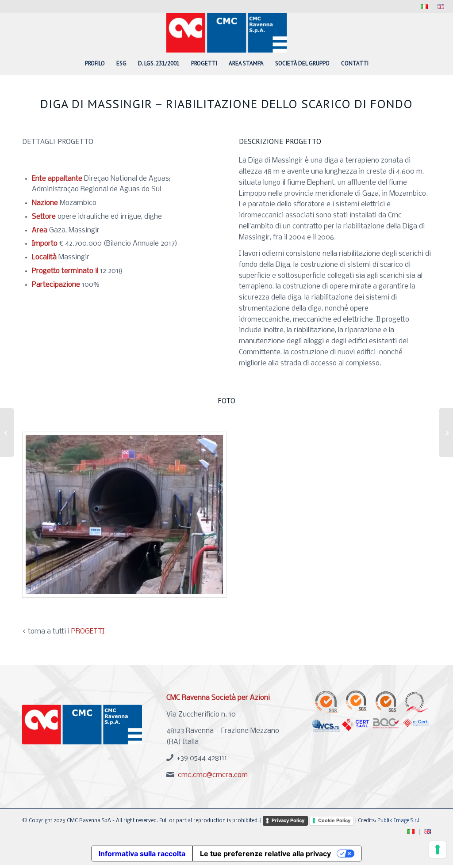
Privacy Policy (288, 820)
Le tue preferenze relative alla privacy (265, 853)
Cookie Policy (334, 820)
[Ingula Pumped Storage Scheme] (7, 432)
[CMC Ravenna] (226, 33)
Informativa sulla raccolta (142, 853)
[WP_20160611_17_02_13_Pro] (124, 515)
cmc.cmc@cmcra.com (213, 775)
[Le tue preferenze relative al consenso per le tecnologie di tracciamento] (437, 849)
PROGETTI (87, 631)
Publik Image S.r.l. (399, 820)
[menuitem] (424, 7)
